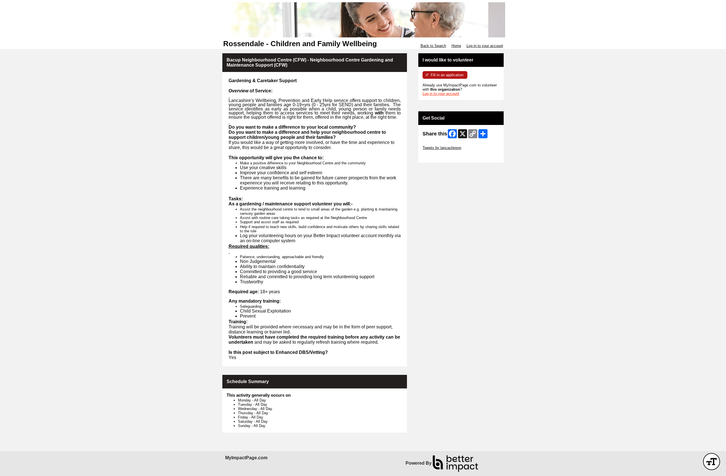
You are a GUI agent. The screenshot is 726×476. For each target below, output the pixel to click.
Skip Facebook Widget (441, 156)
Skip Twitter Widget (438, 143)
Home (456, 46)
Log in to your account (485, 46)
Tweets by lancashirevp (442, 148)
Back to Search (433, 46)
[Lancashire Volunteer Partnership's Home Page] (363, 19)
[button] (711, 461)
